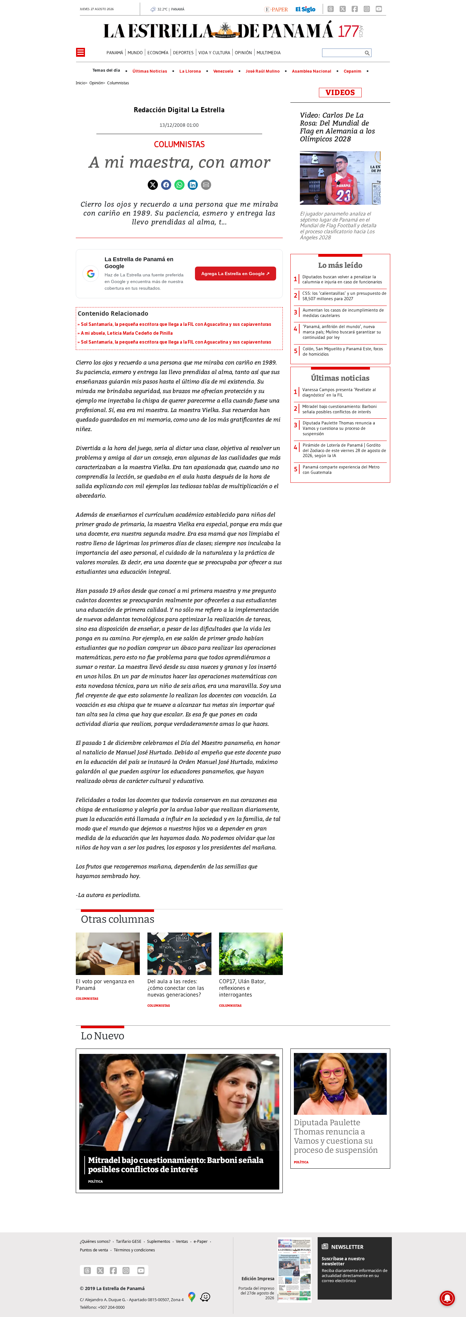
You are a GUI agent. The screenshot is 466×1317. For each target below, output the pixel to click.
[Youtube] (379, 9)
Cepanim (352, 71)
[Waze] (205, 1296)
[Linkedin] (193, 184)
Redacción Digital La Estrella (179, 109)
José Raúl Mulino (263, 71)
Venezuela (223, 71)
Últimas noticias (340, 378)
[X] (343, 9)
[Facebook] (355, 9)
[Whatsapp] (179, 184)
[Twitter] (153, 184)
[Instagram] (367, 9)
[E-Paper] (276, 8)
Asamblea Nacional (311, 71)
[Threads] (331, 9)
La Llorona (190, 71)
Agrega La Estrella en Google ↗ (235, 273)
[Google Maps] (192, 1296)
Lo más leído (340, 265)
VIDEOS (340, 92)
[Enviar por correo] (206, 184)
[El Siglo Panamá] (305, 8)
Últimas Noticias (150, 71)
